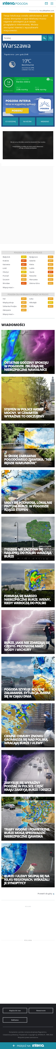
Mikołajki (33, 303)
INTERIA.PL (41, 1035)
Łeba (31, 299)
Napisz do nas (15, 1010)
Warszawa (33, 280)
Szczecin (6, 280)
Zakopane (7, 310)
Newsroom (41, 1010)
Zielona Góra (34, 283)
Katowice (6, 264)
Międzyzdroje (8, 303)
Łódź (5, 268)
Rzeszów (32, 276)
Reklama (14, 1020)
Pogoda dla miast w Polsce (28, 252)
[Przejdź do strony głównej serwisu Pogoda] (21, 4)
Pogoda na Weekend (44, 121)
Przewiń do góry (45, 893)
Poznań (6, 276)
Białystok (6, 257)
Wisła (31, 306)
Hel (4, 299)
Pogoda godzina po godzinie (10, 121)
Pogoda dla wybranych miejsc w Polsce (28, 294)
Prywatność (23, 1035)
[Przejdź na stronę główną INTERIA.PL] (9, 3)
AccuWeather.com (46, 10)
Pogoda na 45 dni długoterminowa (27, 121)
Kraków (6, 261)
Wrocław (6, 283)
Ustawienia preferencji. (11, 1035)
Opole (31, 272)
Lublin (31, 268)
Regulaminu (42, 1032)
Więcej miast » (8, 287)
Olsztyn (6, 272)
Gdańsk (32, 261)
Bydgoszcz (33, 257)
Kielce (31, 264)
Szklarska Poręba (9, 306)
